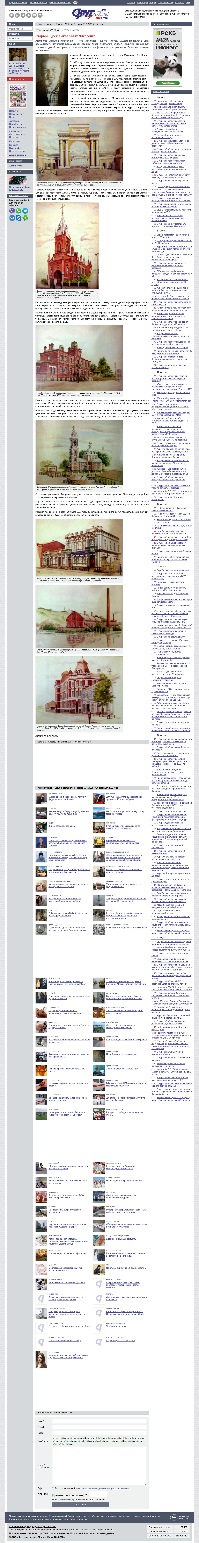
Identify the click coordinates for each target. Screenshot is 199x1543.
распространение (120, 1488)
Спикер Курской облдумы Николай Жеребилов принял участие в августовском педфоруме (172, 257)
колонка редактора (146, 2)
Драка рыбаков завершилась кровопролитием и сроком (120, 1026)
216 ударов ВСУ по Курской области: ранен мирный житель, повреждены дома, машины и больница (171, 887)
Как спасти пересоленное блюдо (65, 1340)
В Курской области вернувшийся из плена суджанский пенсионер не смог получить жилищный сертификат (172, 967)
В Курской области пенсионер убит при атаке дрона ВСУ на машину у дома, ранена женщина (172, 741)
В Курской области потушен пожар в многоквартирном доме (172, 1084)
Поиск (12, 24)
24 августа (162, 372)
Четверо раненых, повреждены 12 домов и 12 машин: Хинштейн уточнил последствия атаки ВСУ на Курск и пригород (171, 715)
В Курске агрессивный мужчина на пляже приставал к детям (171, 205)
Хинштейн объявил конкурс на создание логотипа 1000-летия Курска (171, 948)
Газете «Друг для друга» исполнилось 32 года (166, 136)
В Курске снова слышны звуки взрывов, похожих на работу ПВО (169, 620)
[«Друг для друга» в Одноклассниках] (17, 15)
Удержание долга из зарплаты (121, 1239)
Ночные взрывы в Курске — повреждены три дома (168, 1064)
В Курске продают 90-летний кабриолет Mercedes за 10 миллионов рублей (171, 995)
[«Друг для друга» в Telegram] (23, 15)
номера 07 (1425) (84, 788)
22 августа (162, 566)
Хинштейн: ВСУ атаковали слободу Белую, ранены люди (167, 102)
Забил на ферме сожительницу (122, 1068)
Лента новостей (161, 91)
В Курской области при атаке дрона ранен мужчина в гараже (169, 1022)
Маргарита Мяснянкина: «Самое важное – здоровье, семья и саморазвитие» (69, 1356)
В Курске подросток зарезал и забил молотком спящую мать (169, 161)
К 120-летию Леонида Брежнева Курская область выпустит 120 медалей (172, 1002)
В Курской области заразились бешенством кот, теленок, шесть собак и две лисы (171, 924)
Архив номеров (17, 155)
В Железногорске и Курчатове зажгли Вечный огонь (169, 509)
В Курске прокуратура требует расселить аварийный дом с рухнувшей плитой (171, 975)
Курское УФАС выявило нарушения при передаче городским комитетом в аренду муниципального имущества (170, 866)
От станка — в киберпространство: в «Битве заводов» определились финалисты (172, 788)
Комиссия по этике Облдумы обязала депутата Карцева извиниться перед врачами (68, 843)
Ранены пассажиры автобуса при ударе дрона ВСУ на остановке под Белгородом (171, 666)
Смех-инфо (15, 148)
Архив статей (16, 165)
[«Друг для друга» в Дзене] (28, 15)
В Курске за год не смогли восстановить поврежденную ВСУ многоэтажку (169, 576)
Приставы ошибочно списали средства (126, 1268)
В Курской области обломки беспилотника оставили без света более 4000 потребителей (169, 123)
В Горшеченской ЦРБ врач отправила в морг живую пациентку (126, 1084)
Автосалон (14, 121)
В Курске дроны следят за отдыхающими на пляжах (167, 823)
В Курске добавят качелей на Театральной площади (169, 632)
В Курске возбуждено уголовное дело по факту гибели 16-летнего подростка (170, 143)
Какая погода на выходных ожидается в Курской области (168, 906)
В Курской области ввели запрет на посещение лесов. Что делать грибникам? (170, 463)
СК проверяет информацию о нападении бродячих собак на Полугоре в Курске (172, 273)
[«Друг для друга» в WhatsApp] (19, 211)
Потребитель (15, 124)
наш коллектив (165, 2)
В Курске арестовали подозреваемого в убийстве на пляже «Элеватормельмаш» (170, 406)
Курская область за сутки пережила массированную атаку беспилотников (168, 218)
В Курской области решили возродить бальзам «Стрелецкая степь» (168, 479)
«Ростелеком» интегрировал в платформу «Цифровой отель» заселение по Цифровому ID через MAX (172, 386)
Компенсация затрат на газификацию (67, 1253)
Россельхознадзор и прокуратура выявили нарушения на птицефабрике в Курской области (172, 1091)
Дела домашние (17, 134)
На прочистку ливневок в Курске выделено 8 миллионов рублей (65, 899)
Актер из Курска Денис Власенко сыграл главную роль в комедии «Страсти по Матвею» (20, 68)
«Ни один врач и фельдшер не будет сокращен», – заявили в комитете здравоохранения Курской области (124, 857)
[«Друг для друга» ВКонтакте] (11, 15)
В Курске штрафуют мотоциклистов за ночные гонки (167, 130)
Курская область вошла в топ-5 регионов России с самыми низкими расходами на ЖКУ (170, 290)
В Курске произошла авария (171, 636)
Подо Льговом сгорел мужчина (121, 1054)
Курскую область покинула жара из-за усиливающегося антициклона (171, 450)
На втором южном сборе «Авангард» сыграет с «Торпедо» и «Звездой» (67, 1113)
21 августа (162, 735)
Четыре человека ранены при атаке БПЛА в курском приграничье (169, 438)
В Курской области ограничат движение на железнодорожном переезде (169, 265)
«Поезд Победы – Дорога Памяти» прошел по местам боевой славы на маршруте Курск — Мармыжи (171, 613)
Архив (59, 24)
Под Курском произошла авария (173, 570)
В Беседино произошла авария (172, 347)
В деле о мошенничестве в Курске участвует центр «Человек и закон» (124, 997)
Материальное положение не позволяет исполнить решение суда (126, 1254)
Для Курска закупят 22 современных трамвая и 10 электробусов (124, 798)
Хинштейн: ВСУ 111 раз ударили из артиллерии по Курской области (172, 492)
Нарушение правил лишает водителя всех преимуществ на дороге (67, 1225)
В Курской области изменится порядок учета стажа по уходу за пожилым (169, 378)
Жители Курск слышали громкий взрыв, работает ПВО (171, 658)
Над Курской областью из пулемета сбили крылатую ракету (169, 532)
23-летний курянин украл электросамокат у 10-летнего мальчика (171, 399)
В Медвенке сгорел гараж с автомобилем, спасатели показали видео (169, 169)
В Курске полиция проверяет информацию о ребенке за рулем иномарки (169, 545)
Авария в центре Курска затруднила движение (166, 678)
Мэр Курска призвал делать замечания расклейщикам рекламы (169, 108)
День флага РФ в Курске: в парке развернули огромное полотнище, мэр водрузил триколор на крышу (171, 697)
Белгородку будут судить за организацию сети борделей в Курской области (171, 1009)
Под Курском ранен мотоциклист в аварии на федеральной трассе (172, 894)
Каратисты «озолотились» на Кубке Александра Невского (66, 1196)
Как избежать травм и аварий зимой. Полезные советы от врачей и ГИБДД (125, 1312)
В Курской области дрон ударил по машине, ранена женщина (172, 150)
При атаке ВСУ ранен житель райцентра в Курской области (169, 588)
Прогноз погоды (17, 151)
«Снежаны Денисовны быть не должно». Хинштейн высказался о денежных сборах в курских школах (170, 471)
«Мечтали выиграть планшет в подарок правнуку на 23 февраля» (68, 885)
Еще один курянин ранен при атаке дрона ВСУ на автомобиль (172, 754)
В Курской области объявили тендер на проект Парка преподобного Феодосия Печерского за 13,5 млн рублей (171, 763)
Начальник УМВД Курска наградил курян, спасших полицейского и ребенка (172, 988)
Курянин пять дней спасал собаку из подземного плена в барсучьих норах (67, 928)
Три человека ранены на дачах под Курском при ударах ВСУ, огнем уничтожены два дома (172, 805)
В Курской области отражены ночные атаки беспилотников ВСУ (169, 900)
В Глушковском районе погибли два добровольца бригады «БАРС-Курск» (170, 282)
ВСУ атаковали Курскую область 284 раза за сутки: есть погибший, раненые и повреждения (171, 705)
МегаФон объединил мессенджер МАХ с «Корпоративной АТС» (171, 413)
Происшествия (16, 114)
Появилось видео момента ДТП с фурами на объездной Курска (171, 514)
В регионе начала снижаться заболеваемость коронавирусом (122, 841)
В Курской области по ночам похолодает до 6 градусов (168, 156)
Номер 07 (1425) (84, 24)
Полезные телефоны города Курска (19, 188)
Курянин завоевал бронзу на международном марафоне (120, 1167)
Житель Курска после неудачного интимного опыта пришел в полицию (171, 308)
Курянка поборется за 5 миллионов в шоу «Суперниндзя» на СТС (170, 420)
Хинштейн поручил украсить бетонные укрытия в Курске (168, 455)
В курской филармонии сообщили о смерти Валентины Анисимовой (171, 829)
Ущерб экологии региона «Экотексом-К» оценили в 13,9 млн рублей (126, 899)
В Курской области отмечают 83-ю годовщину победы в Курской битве (171, 538)
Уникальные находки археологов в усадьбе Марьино (123, 885)
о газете (131, 2)
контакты (179, 2)
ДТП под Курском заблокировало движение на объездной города (171, 187)
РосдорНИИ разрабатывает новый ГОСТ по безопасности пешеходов (126, 1210)
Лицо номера (15, 141)
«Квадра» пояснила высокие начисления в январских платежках (126, 1225)
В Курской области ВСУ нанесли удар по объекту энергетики (171, 486)
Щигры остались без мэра (62, 826)
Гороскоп (13, 145)
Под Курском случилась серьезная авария (166, 652)
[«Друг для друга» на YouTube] (34, 15)
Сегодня (161, 97)
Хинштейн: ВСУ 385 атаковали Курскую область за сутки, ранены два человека (171, 1071)
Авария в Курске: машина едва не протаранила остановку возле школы (171, 942)
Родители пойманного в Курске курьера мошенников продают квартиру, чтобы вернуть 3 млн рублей (172, 1035)
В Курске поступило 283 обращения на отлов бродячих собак (68, 914)
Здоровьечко (15, 131)
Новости (99, 24)
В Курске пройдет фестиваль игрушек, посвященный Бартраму (169, 225)
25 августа (162, 231)
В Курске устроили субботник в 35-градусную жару (170, 641)
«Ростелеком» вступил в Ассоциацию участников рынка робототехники (167, 772)
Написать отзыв (81, 741)
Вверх (41, 741)
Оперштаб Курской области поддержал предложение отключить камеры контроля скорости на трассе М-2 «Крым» (170, 1045)
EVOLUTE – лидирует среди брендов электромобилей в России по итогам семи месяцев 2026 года (171, 115)
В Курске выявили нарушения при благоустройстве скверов (171, 444)
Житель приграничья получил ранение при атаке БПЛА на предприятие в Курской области (169, 797)
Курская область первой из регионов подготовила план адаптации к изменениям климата (124, 915)
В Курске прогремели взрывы (171, 811)
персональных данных (94, 1488)
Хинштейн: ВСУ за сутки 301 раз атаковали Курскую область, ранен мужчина (170, 559)
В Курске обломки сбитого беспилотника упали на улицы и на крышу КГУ (169, 359)
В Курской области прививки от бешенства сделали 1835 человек (170, 323)
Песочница (14, 137)
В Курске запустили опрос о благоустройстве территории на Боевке (171, 199)
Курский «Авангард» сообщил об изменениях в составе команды (171, 1016)
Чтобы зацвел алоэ (116, 1326)
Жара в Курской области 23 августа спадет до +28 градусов (168, 672)
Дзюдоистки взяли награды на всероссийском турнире (121, 1196)
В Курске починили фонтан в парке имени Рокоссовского (172, 600)
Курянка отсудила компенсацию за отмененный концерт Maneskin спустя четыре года (172, 249)
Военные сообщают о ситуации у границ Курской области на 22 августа (171, 729)
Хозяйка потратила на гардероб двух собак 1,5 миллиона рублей (67, 1298)
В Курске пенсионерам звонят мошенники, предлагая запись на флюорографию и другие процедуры (170, 817)
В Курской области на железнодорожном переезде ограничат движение (171, 336)
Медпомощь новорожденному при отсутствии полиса (65, 1269)
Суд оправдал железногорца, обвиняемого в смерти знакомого (65, 1011)
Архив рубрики (45, 788)
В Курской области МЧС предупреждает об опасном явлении (170, 982)
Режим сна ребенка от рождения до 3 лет (69, 1326)
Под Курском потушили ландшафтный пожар (166, 911)
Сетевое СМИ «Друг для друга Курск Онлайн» (32, 1526)
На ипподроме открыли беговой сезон (125, 1180)
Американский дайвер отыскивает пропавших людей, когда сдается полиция (123, 1285)
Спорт (12, 117)
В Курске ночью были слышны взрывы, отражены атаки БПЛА (170, 1078)
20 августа (162, 937)
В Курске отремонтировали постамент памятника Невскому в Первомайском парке (168, 316)
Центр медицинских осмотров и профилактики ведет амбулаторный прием (67, 1314)
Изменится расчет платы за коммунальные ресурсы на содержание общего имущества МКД (68, 1241)
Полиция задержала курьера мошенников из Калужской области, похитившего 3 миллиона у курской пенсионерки (169, 838)
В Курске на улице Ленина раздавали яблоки (167, 1053)
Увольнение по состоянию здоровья (67, 1282)
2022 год (69, 24)
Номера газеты (45, 24)
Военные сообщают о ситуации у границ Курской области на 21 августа (171, 931)
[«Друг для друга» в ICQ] (25, 218)
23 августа (162, 504)
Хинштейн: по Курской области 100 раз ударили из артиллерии (172, 352)
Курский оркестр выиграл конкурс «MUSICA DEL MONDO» (123, 827)
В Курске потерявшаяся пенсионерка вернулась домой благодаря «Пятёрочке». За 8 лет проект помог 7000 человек (168, 430)
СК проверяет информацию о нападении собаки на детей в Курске (170, 960)
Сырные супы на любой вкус (120, 1340)
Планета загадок (17, 127)
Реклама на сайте (162, 24)
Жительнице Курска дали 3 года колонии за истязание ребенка (170, 328)
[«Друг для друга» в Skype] (19, 218)
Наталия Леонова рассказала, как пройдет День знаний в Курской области (172, 193)
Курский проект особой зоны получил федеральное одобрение (67, 798)
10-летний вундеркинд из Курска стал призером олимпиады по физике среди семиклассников (68, 857)
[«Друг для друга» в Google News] (40, 15)
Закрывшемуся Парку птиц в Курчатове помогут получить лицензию (69, 812)
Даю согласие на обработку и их (92, 1488)
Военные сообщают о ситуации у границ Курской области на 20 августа (171, 1098)
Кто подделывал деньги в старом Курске (126, 927)
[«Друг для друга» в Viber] (12, 211)
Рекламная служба (18, 195)
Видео (12, 43)
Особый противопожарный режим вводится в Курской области (171, 647)
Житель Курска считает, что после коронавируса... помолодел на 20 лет (67, 982)
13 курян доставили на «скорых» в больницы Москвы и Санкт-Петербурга (126, 982)
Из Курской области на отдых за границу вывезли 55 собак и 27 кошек (170, 297)
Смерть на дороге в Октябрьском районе (126, 1039)
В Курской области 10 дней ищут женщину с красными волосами (171, 176)
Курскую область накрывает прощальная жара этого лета (168, 857)
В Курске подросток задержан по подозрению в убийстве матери (171, 342)
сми (188, 2)
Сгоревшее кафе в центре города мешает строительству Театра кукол (69, 870)
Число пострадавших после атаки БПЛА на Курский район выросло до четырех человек (171, 780)
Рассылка (14, 34)
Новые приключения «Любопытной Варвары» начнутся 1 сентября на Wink (172, 626)
